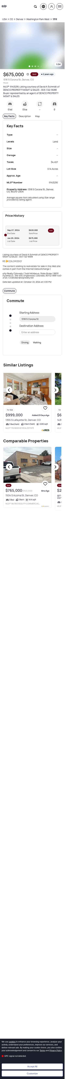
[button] (28, 74)
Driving (24, 342)
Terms (42, 1050)
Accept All (32, 1066)
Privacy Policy (55, 1050)
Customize (32, 1073)
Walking (37, 342)
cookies (12, 1042)
